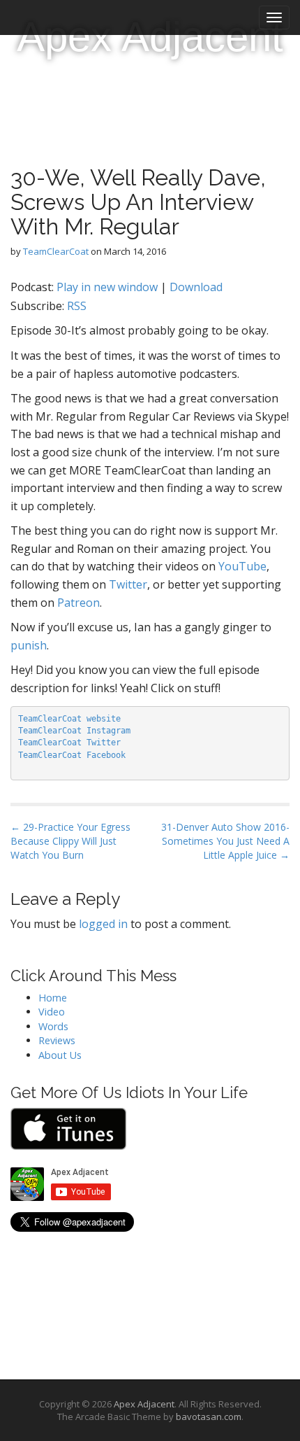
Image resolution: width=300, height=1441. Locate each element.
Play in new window (107, 287)
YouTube (242, 566)
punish (28, 645)
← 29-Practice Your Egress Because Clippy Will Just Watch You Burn (70, 841)
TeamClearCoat (56, 251)
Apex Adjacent (150, 36)
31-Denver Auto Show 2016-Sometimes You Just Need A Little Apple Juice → (225, 841)
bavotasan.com (208, 1416)
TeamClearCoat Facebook (72, 755)
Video (51, 1011)
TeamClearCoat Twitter (69, 742)
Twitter (128, 584)
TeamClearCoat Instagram (74, 731)
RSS (77, 306)
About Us (60, 1055)
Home (52, 997)
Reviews (56, 1040)
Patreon (78, 602)
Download (196, 287)
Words (53, 1026)
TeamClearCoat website (69, 719)
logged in (103, 924)
